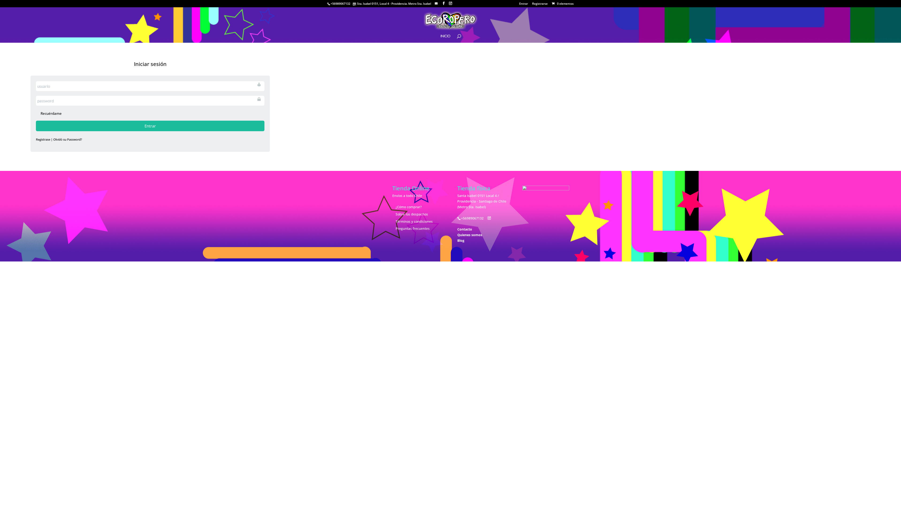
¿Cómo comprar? (409, 207)
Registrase (43, 139)
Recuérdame (51, 113)
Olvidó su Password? (67, 139)
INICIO (445, 36)
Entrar (523, 4)
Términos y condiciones (414, 221)
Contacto (464, 229)
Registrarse (540, 4)
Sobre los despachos (412, 214)
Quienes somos (469, 235)
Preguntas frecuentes (413, 228)
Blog (460, 240)
